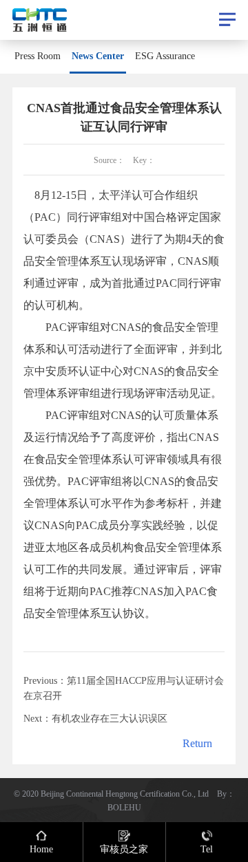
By (222, 793)
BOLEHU (124, 807)
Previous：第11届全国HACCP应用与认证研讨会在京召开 (123, 688)
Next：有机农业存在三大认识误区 (95, 718)
